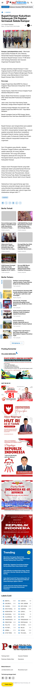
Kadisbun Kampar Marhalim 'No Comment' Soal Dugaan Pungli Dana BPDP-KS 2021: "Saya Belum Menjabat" (15, 109)
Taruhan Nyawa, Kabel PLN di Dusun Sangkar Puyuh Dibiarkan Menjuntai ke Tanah (16, 91)
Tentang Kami (5, 656)
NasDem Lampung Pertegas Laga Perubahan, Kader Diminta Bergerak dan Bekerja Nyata (22, 282)
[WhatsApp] (16, 203)
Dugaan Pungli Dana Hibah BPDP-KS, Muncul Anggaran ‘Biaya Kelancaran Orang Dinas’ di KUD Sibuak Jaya (15, 85)
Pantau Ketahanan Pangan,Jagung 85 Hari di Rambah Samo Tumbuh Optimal (22, 322)
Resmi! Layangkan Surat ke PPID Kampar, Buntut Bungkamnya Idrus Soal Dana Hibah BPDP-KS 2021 (16, 115)
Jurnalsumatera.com (7, 669)
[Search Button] (31, 2)
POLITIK (1, 282)
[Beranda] (2, 12)
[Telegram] (9, 203)
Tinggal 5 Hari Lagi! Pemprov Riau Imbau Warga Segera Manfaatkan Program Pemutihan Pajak (22, 333)
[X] (6, 203)
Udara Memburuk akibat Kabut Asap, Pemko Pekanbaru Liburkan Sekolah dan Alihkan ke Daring (16, 572)
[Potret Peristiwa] (16, 3)
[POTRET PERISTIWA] (17, 646)
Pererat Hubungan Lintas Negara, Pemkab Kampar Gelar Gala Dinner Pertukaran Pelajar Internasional (8, 225)
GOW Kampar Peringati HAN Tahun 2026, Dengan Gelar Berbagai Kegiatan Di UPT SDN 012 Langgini (8, 268)
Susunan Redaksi (23, 656)
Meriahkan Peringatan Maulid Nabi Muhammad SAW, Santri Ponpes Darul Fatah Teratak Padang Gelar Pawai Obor (16, 558)
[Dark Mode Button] (28, 2)
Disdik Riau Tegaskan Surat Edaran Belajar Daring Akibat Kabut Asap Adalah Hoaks (16, 565)
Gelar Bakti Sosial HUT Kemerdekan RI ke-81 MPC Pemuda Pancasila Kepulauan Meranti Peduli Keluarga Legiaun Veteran (16, 579)
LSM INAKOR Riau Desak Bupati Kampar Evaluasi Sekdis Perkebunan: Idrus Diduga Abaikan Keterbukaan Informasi (25, 225)
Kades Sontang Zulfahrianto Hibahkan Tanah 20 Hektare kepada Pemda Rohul (21, 312)
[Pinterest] (13, 203)
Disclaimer (21, 659)
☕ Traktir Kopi (7, 684)
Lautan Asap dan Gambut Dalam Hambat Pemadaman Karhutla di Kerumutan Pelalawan (15, 587)
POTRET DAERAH (1, 326)
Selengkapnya (16, 343)
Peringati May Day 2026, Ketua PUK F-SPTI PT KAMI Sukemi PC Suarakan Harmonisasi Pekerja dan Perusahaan (25, 246)
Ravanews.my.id (22, 669)
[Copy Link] (20, 203)
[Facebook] (2, 203)
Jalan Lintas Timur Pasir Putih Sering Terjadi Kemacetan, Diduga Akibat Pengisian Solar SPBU (15, 103)
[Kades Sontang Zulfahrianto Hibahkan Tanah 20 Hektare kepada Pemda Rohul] (7, 314)
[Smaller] (25, 25)
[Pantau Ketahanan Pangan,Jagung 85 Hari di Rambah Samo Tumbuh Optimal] (7, 324)
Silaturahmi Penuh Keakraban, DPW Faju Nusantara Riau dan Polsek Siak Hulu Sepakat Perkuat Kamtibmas (8, 246)
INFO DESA (1, 312)
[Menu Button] (2, 2)
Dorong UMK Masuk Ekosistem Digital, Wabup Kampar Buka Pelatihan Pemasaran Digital (24, 268)
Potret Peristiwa (24, 683)
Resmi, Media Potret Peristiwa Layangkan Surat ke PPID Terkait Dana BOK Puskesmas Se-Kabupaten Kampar (16, 97)
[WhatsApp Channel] (13, 678)
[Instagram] (6, 678)
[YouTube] (9, 678)
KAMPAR (5, 197)
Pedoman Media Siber (7, 659)
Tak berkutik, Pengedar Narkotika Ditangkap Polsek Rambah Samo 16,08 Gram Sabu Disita (22, 303)
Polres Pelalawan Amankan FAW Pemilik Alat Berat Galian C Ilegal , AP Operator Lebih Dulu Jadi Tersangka (22, 293)
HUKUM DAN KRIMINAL (1, 295)
